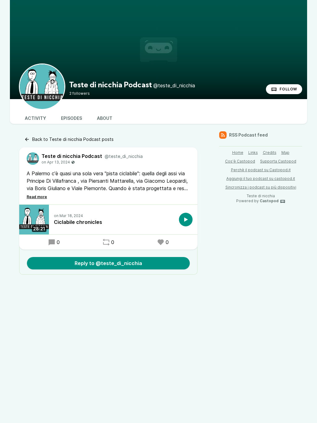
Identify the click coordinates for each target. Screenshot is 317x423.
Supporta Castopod (278, 161)
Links (253, 152)
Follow (288, 89)
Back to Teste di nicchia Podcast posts (73, 139)
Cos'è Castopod (240, 161)
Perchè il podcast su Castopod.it (261, 170)
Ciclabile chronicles (78, 222)
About (104, 118)
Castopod (269, 200)
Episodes (71, 118)
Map (285, 152)
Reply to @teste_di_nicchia (108, 263)
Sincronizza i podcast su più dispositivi (260, 187)
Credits (269, 152)
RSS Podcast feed (248, 134)
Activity (35, 118)
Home (237, 152)
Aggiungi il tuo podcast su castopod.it (260, 178)
